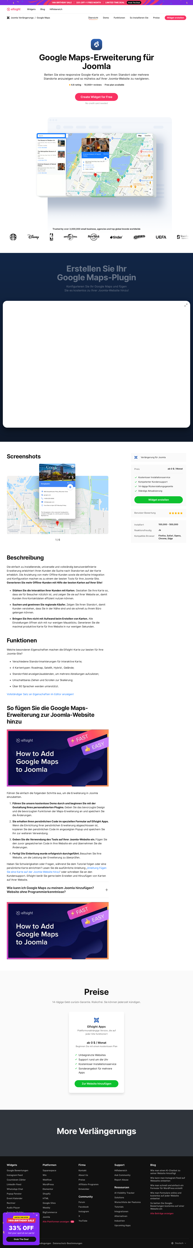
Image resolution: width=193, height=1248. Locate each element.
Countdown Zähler (16, 1179)
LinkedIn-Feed (14, 1184)
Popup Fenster (14, 1193)
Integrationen (121, 1211)
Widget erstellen (175, 17)
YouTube (83, 1220)
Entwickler (84, 1189)
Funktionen (119, 17)
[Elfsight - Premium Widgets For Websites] (13, 9)
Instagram (84, 1211)
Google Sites (49, 1203)
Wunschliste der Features (127, 1202)
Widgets (31, 9)
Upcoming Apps (122, 1225)
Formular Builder (15, 1212)
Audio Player (13, 1207)
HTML (46, 1198)
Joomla (46, 1217)
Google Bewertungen (17, 1170)
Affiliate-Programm (88, 1184)
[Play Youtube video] (58, 758)
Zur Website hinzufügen (96, 1083)
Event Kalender (14, 1198)
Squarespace (49, 1170)
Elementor (48, 1189)
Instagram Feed (15, 1175)
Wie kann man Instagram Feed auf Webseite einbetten (167, 1179)
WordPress (48, 1184)
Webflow (47, 1179)
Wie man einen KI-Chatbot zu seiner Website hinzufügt (165, 1172)
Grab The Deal (21, 1239)
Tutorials (118, 1206)
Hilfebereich (56, 9)
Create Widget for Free (96, 97)
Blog (42, 9)
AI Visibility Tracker (124, 1192)
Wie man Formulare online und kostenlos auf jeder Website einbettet (165, 1195)
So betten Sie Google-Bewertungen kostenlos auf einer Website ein (167, 1206)
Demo (106, 17)
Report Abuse (121, 1179)
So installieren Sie (139, 17)
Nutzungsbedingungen (39, 1243)
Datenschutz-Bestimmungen (67, 1243)
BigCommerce (50, 1212)
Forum (82, 1202)
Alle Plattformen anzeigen (58, 1221)
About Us (83, 1175)
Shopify (47, 1193)
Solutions (119, 1197)
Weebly (46, 1207)
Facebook (84, 1206)
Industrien (119, 1220)
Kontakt (82, 1170)
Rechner (11, 1203)
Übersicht (93, 17)
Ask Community (122, 1175)
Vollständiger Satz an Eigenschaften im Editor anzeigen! (40, 694)
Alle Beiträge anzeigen (162, 1213)
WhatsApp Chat (15, 1189)
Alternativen (120, 1216)
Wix (44, 1175)
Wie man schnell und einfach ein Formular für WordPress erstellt (167, 1187)
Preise (156, 17)
